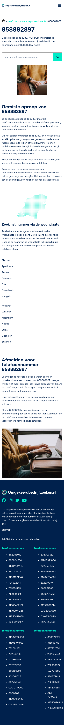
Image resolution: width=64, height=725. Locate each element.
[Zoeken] (57, 57)
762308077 (53, 665)
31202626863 (48, 571)
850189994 (15, 670)
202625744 (53, 654)
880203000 (15, 571)
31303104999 (16, 642)
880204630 (15, 560)
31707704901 (48, 577)
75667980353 (54, 708)
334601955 (53, 687)
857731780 (53, 648)
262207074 (47, 582)
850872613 (53, 676)
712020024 (15, 594)
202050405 (47, 566)
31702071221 (16, 610)
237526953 (15, 599)
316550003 (47, 599)
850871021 (53, 637)
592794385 (53, 670)
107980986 (15, 659)
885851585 (47, 588)
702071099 (15, 665)
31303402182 (16, 605)
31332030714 (48, 605)
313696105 (53, 642)
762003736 (53, 682)
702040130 (15, 654)
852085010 (15, 554)
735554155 (15, 588)
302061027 (15, 676)
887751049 (15, 682)
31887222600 (16, 637)
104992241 (15, 582)
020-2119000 (16, 687)
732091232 (15, 648)
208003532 (47, 554)
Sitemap (6, 529)
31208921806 (48, 560)
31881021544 (16, 577)
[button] (59, 5)
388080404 (54, 659)
